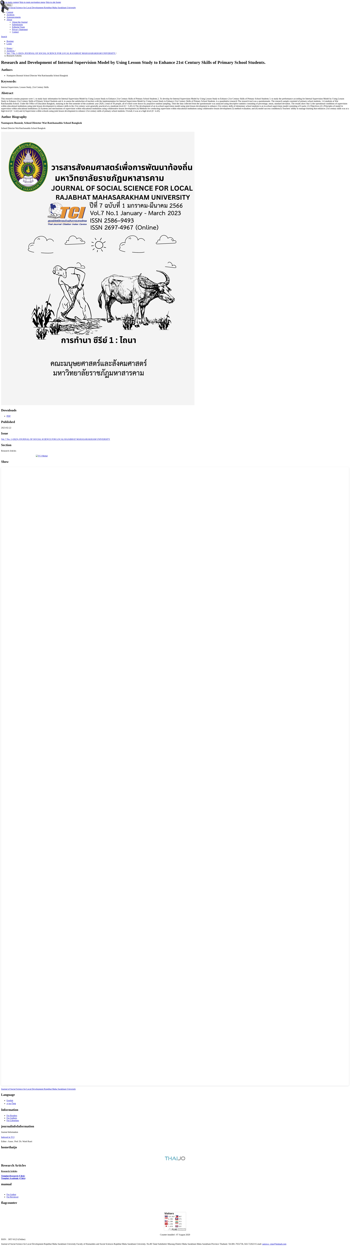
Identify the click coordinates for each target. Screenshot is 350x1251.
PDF (9, 416)
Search (4, 36)
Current (10, 12)
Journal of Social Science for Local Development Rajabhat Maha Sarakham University (38, 7)
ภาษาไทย (11, 1103)
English (10, 1100)
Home (9, 48)
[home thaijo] (175, 1159)
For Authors (12, 1118)
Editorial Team (18, 27)
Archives (10, 15)
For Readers (12, 1115)
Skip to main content (10, 2)
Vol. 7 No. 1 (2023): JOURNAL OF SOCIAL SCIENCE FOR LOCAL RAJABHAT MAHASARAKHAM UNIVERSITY (61, 53)
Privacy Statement (20, 29)
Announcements (14, 17)
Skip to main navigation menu (32, 2)
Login (9, 44)
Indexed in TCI (7, 1137)
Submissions (17, 24)
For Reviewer (12, 1197)
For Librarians (13, 1120)
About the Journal (19, 22)
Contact (15, 32)
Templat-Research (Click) (13, 1176)
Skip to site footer (53, 2)
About (9, 19)
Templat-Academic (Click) (13, 1178)
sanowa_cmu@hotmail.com (274, 1244)
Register (10, 41)
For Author (11, 1194)
